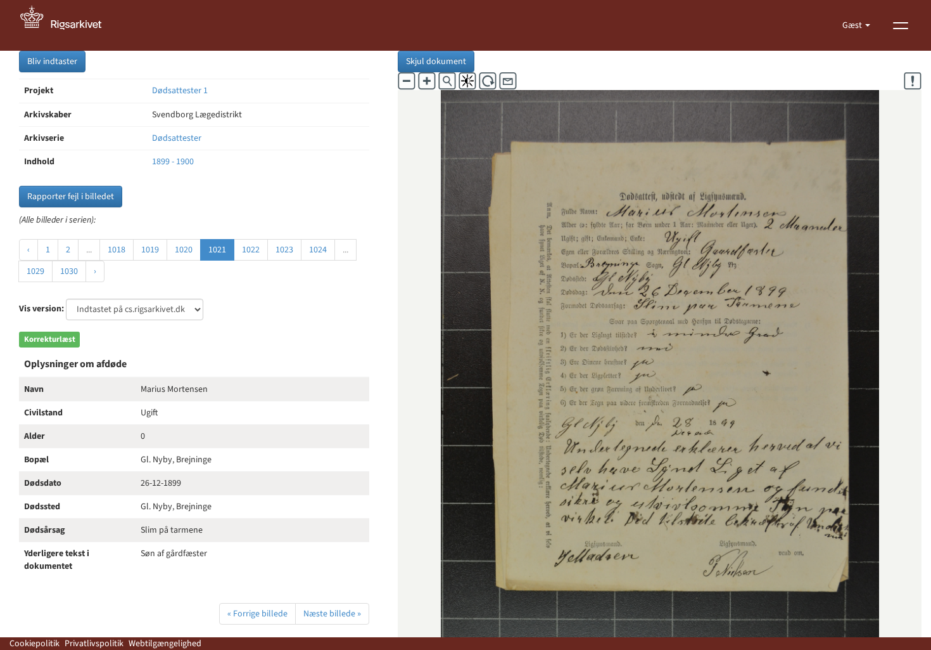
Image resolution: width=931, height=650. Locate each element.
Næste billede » (332, 614)
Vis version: (41, 308)
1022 (251, 250)
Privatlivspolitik (94, 643)
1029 (35, 271)
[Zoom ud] (406, 81)
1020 (184, 250)
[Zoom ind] (427, 81)
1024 (318, 250)
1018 (116, 250)
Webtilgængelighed (165, 643)
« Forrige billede (257, 614)
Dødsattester (176, 138)
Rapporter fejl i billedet (70, 196)
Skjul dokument (436, 61)
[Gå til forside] (67, 25)
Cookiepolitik (35, 643)
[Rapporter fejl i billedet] (913, 81)
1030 (69, 271)
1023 (284, 250)
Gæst (853, 25)
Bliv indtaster (52, 61)
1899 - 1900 (173, 161)
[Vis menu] (900, 25)
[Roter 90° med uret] (488, 81)
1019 (150, 250)
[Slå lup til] (447, 81)
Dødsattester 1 (180, 90)
